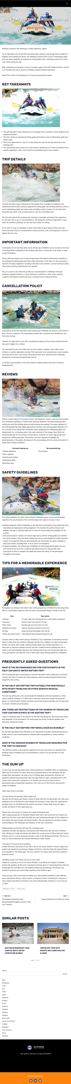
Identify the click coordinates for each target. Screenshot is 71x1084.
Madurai (5, 1012)
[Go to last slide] (4, 941)
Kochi (4, 1003)
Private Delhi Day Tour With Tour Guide (55, 897)
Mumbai (5, 1015)
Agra (3, 980)
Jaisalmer (5, 998)
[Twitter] (35, 1080)
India (4, 992)
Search (4, 970)
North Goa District (8, 1021)
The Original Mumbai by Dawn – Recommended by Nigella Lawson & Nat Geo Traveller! (16, 900)
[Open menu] (67, 3)
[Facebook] (31, 1080)
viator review (21, 889)
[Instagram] (40, 1080)
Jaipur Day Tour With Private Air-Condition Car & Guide (52, 950)
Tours (4, 1033)
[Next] (66, 941)
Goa (3, 989)
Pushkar (5, 1024)
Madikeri (5, 1009)
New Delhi (5, 1018)
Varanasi (5, 1036)
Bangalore (5, 983)
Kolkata (5, 1006)
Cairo (4, 986)
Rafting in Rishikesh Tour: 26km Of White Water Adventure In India (17, 950)
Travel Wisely (36, 32)
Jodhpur (4, 1000)
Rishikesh (31, 27)
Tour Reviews (39, 27)
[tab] (33, 960)
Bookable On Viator (9, 889)
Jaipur (4, 995)
